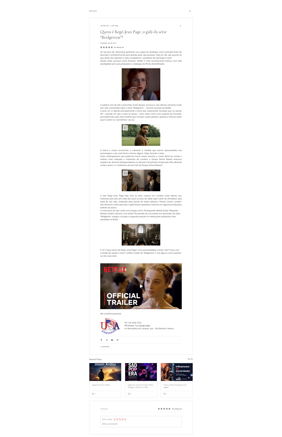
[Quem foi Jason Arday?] (105, 372)
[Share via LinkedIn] (112, 340)
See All (190, 359)
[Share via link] (117, 340)
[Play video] (141, 286)
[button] (190, 11)
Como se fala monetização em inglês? (174, 386)
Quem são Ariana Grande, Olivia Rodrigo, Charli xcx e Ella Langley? (140, 386)
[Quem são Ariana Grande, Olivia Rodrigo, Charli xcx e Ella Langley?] (141, 372)
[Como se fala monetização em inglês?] (177, 372)
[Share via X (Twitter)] (107, 340)
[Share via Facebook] (101, 340)
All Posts (93, 11)
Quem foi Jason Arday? (101, 385)
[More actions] (180, 25)
